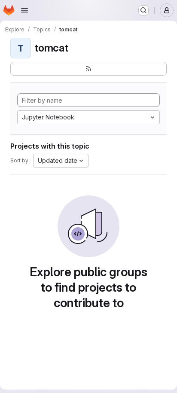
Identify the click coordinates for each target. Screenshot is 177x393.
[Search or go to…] (143, 10)
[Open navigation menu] (24, 10)
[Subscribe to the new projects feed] (88, 69)
